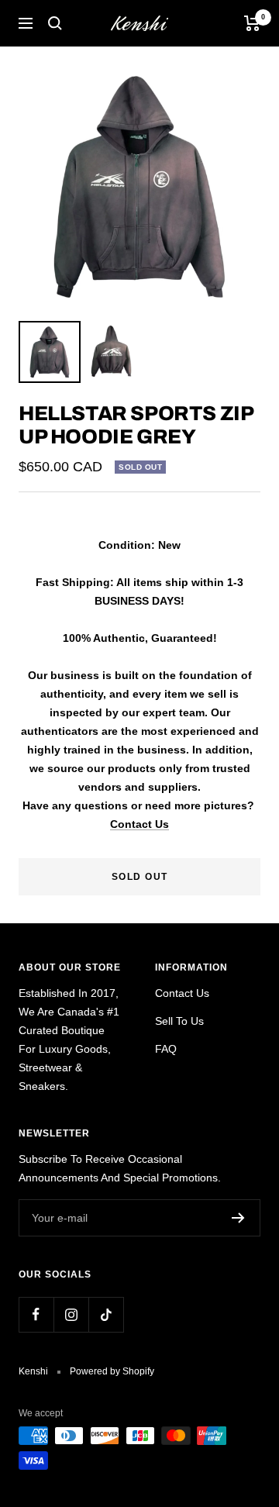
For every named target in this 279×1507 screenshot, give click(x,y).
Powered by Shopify (112, 1371)
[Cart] (252, 23)
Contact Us (139, 824)
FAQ (166, 1049)
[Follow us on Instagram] (70, 1314)
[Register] (238, 1217)
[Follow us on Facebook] (36, 1314)
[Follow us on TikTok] (105, 1314)
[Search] (55, 23)
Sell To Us (179, 1021)
